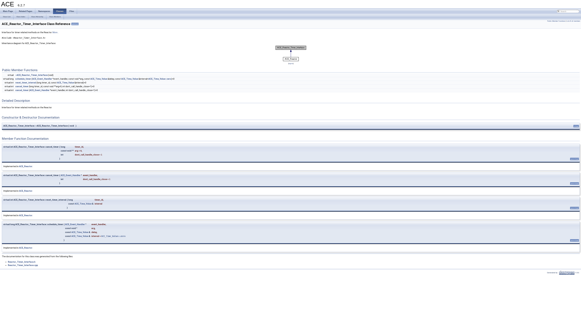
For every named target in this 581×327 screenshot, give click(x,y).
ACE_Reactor (25, 166)
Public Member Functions (556, 21)
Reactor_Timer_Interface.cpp (23, 265)
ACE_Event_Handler (42, 79)
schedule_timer (23, 79)
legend (291, 63)
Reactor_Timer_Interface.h (21, 262)
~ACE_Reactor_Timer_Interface (31, 75)
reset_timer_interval (25, 82)
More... (56, 32)
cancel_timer (21, 86)
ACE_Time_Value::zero (159, 79)
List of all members (573, 21)
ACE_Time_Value (98, 79)
